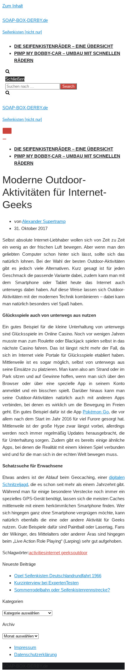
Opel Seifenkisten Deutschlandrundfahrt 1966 (57, 575)
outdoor (80, 552)
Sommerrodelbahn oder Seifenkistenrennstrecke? (62, 589)
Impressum (25, 647)
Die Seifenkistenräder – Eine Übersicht (63, 46)
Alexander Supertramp (44, 221)
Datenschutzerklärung (35, 654)
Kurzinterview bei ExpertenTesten (46, 582)
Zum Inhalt (12, 5)
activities (37, 552)
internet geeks (59, 552)
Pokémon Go (96, 411)
